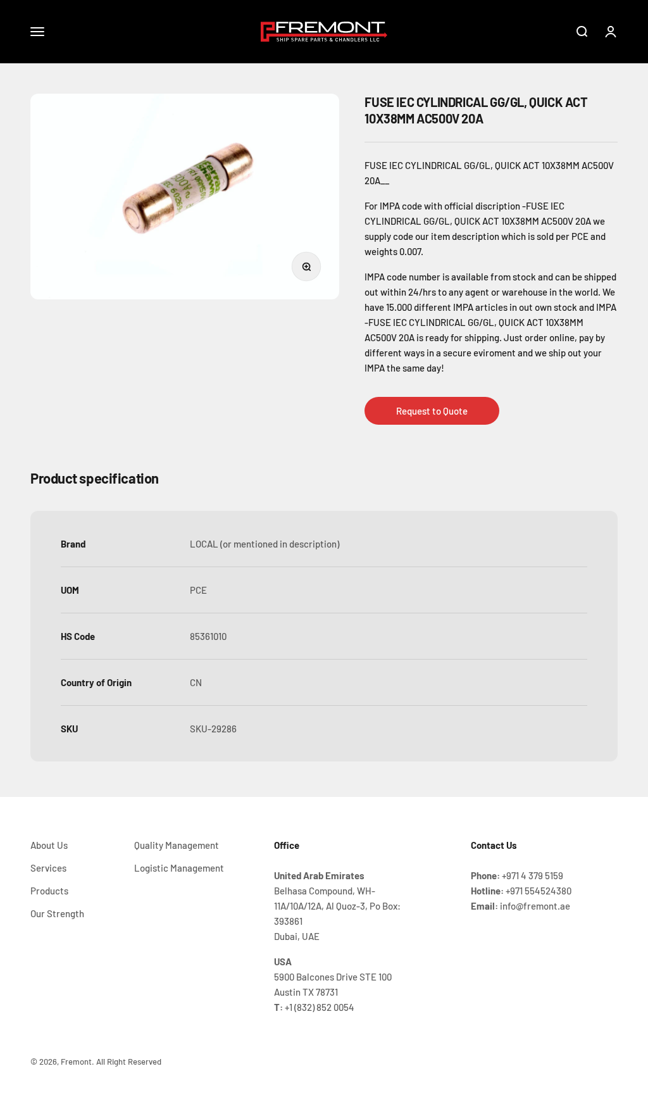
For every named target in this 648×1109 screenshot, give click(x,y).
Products (49, 890)
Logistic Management (179, 868)
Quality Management (176, 845)
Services (48, 868)
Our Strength (57, 913)
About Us (49, 845)
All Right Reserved (128, 1061)
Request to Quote (432, 411)
